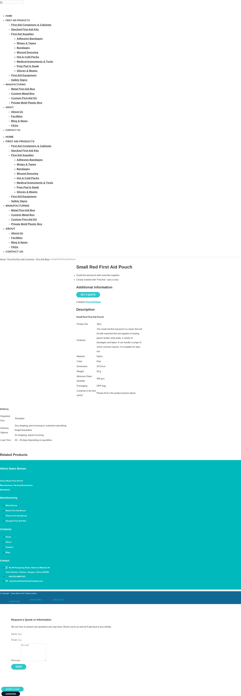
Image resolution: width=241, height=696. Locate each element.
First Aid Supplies (22, 34)
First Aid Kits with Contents (20, 259)
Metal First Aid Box (23, 89)
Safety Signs (19, 79)
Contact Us (13, 130)
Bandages (23, 47)
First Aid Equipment (23, 75)
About (10, 107)
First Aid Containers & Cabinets (31, 24)
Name (14, 634)
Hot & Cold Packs (28, 57)
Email (14, 640)
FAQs (14, 125)
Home (9, 16)
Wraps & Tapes (26, 43)
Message (16, 660)
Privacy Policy (36, 600)
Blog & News (19, 121)
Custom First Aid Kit (24, 98)
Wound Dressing (27, 52)
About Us (17, 111)
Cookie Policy (14, 601)
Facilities (17, 116)
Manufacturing (16, 84)
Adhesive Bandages (30, 38)
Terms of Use (58, 600)
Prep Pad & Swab (28, 66)
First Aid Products (18, 20)
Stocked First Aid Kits (25, 29)
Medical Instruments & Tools (35, 61)
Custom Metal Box (23, 93)
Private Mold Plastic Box (26, 102)
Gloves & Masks (27, 70)
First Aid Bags (43, 259)
